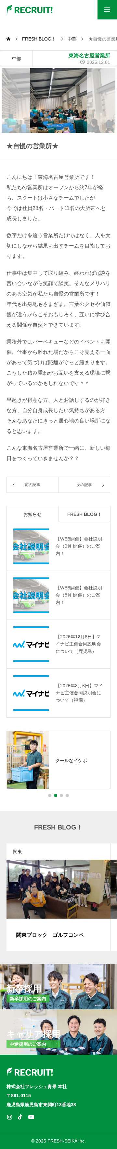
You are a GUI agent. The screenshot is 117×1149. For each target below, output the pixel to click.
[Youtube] (31, 1117)
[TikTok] (20, 1117)
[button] (49, 795)
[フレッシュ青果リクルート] (29, 9)
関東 (17, 851)
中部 (16, 58)
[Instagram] (9, 1117)
